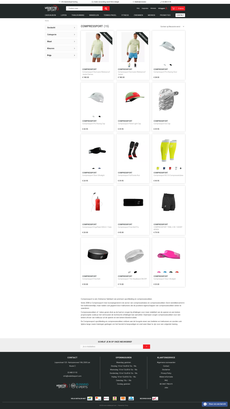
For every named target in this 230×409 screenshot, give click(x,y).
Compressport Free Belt (91, 279)
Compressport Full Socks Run (129, 175)
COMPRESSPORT (89, 69)
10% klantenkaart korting (69, 2)
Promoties (165, 15)
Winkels (153, 8)
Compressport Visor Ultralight (93, 175)
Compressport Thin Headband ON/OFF (132, 279)
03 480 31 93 (166, 2)
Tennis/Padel (110, 15)
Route (71, 366)
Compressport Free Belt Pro (128, 227)
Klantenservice (166, 357)
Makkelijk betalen (140, 2)
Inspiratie (145, 8)
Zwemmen (138, 15)
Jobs (166, 388)
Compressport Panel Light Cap (129, 124)
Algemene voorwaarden (166, 362)
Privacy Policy (166, 373)
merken (151, 15)
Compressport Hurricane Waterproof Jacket (132, 73)
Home (47, 21)
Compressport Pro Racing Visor (165, 72)
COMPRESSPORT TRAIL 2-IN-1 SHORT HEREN (168, 228)
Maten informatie (166, 377)
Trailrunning (78, 15)
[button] (215, 404)
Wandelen (94, 15)
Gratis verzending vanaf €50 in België (106, 2)
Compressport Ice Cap (162, 124)
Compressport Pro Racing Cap (93, 124)
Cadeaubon (50, 15)
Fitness (125, 15)
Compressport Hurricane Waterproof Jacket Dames (96, 73)
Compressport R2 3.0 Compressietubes (168, 175)
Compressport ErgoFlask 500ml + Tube (97, 227)
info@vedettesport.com (72, 376)
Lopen (64, 15)
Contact (180, 15)
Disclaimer (166, 370)
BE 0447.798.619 (166, 384)
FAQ (138, 8)
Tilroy (126, 405)
